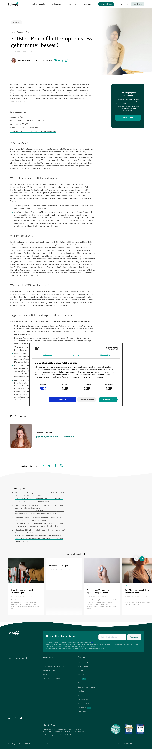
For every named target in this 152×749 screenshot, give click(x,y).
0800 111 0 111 (67, 735)
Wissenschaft (83, 666)
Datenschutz (83, 699)
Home (13, 32)
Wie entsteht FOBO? (19, 124)
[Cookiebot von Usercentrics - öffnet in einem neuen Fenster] (108, 348)
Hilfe (81, 679)
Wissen (28, 32)
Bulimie (45, 675)
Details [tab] (76, 355)
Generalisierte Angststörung (54, 666)
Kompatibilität (83, 703)
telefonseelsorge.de (49, 735)
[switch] (65, 388)
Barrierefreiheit (84, 712)
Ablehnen (62, 399)
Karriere (81, 675)
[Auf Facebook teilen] (62, 60)
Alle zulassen (108, 400)
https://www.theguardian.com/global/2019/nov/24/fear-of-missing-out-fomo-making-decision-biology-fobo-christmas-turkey (39, 538)
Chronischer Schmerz (51, 679)
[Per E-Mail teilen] (55, 60)
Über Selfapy (83, 662)
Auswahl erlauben (86, 400)
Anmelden (134, 637)
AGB (44, 744)
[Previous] (136, 558)
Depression (47, 662)
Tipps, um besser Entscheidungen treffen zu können (33, 131)
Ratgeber (21, 32)
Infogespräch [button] (128, 118)
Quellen (81, 691)
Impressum (50, 744)
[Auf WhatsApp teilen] (66, 60)
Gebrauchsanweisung (86, 687)
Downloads (84, 708)
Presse (80, 670)
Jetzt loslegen (106, 4)
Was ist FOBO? (16, 117)
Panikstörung (48, 683)
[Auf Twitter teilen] (59, 60)
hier (92, 642)
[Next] (141, 558)
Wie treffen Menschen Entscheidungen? (27, 120)
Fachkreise (137, 4)
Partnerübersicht (17, 658)
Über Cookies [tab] (105, 355)
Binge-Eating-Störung (51, 670)
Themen (81, 695)
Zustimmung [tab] (47, 355)
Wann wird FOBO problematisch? (24, 128)
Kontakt (81, 683)
